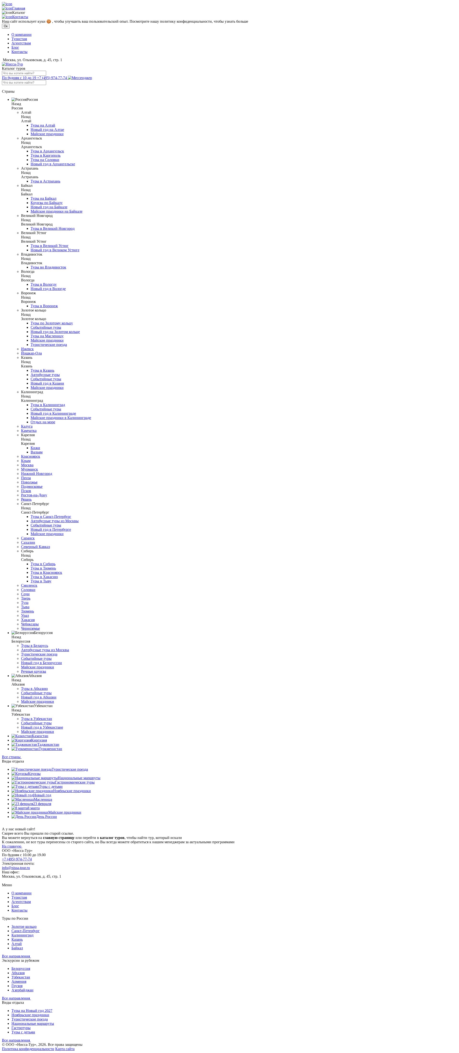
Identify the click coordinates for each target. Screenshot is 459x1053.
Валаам (37, 452)
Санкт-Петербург (25, 931)
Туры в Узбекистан (36, 719)
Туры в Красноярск (46, 572)
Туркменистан (50, 749)
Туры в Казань (42, 370)
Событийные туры (46, 327)
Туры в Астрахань (45, 181)
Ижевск (27, 349)
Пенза (26, 478)
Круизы (34, 774)
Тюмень (27, 611)
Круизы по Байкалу (47, 203)
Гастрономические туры (75, 782)
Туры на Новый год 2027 (31, 1011)
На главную (12, 846)
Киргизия (39, 740)
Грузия (16, 986)
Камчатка (29, 431)
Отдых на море (43, 422)
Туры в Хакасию (44, 577)
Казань (17, 939)
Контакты (20, 17)
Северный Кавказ (35, 547)
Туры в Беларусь (34, 646)
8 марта (33, 808)
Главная (18, 8)
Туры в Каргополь (45, 155)
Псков (26, 491)
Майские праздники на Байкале (56, 211)
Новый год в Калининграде (53, 413)
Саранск (28, 538)
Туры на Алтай (43, 125)
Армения (18, 981)
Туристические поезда (49, 345)
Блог (15, 47)
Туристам (19, 39)
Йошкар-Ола (31, 353)
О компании (21, 34)
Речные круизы (33, 671)
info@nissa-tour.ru (16, 868)
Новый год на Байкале (49, 207)
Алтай (16, 944)
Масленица (43, 799)
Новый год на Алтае (47, 130)
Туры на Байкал (43, 198)
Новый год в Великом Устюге (55, 250)
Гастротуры (21, 1028)
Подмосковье (32, 486)
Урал (25, 615)
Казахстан (40, 736)
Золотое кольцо (24, 926)
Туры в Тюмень (43, 568)
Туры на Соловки (45, 160)
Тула (24, 603)
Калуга (27, 426)
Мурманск (29, 469)
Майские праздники (47, 134)
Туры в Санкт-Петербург (51, 517)
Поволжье (29, 482)
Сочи (25, 594)
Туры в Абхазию (34, 689)
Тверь (25, 598)
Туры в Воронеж (44, 306)
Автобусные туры (45, 375)
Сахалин (28, 542)
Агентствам (21, 43)
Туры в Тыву (41, 581)
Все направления (16, 956)
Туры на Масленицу (47, 336)
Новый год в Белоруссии (41, 663)
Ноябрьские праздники (72, 791)
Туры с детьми (51, 786)
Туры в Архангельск (47, 151)
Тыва (25, 607)
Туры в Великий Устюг (50, 246)
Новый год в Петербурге (51, 529)
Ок (6, 26)
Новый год (42, 795)
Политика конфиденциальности (28, 1049)
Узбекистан (20, 977)
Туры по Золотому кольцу (52, 323)
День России (46, 817)
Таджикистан (48, 744)
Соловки (28, 590)
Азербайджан (22, 990)
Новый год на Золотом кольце (55, 332)
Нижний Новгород (36, 474)
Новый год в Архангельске (53, 164)
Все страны (12, 757)
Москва (27, 465)
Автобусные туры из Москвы (55, 521)
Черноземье (30, 628)
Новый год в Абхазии (38, 697)
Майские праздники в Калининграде (61, 418)
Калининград (22, 935)
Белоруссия (20, 969)
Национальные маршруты (79, 778)
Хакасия (28, 620)
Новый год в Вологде (48, 289)
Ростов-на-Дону (34, 495)
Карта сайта (65, 1049)
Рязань (26, 499)
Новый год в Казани (47, 383)
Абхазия (18, 973)
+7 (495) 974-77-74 (35, 78)
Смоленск (29, 585)
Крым (26, 461)
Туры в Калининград (48, 405)
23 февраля (42, 804)
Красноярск (30, 456)
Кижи (35, 448)
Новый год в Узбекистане (42, 727)
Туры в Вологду (44, 284)
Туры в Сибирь (43, 564)
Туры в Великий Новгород (53, 228)
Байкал (17, 948)
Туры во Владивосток (48, 267)
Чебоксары (30, 624)
